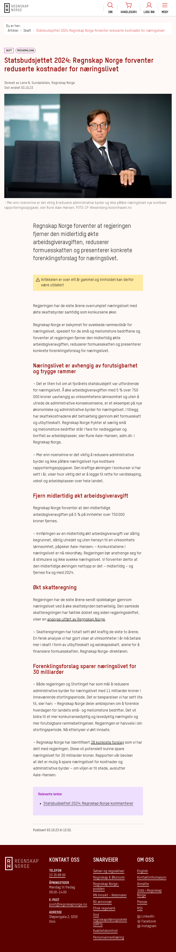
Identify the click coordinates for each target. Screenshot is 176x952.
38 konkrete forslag (107, 742)
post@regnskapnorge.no (68, 904)
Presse (142, 902)
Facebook (148, 921)
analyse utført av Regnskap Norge (76, 619)
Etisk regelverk (104, 908)
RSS (140, 908)
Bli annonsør (102, 902)
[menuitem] (110, 8)
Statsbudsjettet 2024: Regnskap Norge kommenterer (88, 803)
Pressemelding (25, 50)
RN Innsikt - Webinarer (110, 895)
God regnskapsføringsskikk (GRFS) (110, 919)
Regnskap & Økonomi (109, 877)
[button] (165, 8)
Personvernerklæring (108, 937)
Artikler (13, 31)
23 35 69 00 (57, 875)
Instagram (148, 926)
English (142, 871)
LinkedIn (147, 916)
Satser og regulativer (108, 871)
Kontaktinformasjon (151, 877)
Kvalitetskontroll (105, 931)
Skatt (27, 31)
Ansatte (143, 884)
